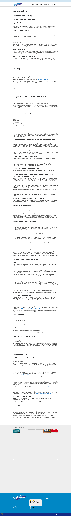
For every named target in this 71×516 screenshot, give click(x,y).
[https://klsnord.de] (54, 431)
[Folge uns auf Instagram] (55, 1)
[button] (42, 503)
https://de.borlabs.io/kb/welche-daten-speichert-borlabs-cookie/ (31, 308)
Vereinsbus (40, 4)
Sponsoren (49, 4)
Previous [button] (13, 459)
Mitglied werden (15, 505)
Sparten (33, 4)
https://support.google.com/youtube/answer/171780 (21, 374)
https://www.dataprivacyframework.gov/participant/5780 (45, 393)
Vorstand (36, 4)
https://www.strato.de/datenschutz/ (43, 79)
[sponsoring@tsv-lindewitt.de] (24, 460)
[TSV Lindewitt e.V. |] (18, 4)
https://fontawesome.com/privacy (18, 402)
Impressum (17, 8)
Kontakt (14, 501)
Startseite (14, 8)
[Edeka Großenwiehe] (39, 431)
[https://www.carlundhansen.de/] (47, 431)
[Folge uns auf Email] (56, 1)
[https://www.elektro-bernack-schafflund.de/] (16, 460)
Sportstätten (45, 4)
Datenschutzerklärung (15, 507)
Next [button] (57, 459)
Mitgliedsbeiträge (53, 4)
